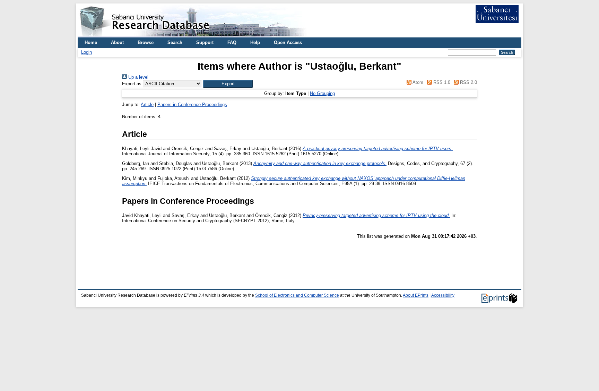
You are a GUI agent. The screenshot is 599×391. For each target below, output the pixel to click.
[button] (228, 84)
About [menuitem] (117, 42)
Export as (131, 83)
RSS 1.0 (441, 82)
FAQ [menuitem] (231, 42)
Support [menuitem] (205, 42)
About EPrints (415, 295)
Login (86, 52)
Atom (417, 82)
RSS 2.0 (468, 82)
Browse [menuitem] (146, 42)
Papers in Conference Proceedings (192, 104)
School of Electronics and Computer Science (297, 295)
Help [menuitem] (255, 42)
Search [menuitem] (174, 42)
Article (147, 104)
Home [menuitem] (91, 42)
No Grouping (322, 93)
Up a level (137, 77)
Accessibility (442, 295)
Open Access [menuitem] (288, 42)
